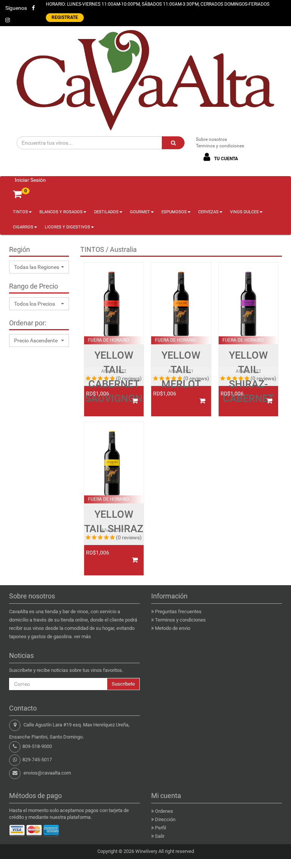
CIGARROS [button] (23, 227)
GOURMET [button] (140, 211)
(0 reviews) (129, 378)
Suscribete (123, 684)
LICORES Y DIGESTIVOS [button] (67, 227)
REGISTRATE (65, 17)
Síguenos (16, 8)
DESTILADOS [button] (106, 211)
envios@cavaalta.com (47, 773)
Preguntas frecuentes (178, 611)
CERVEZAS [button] (208, 211)
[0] (17, 194)
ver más (82, 636)
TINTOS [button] (20, 211)
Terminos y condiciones (220, 145)
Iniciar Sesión (30, 180)
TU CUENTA (225, 158)
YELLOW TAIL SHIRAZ (113, 521)
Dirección (165, 819)
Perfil (160, 828)
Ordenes (164, 811)
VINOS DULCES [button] (244, 211)
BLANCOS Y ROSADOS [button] (61, 211)
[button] (39, 267)
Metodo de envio (172, 628)
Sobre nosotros (211, 139)
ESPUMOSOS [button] (174, 211)
